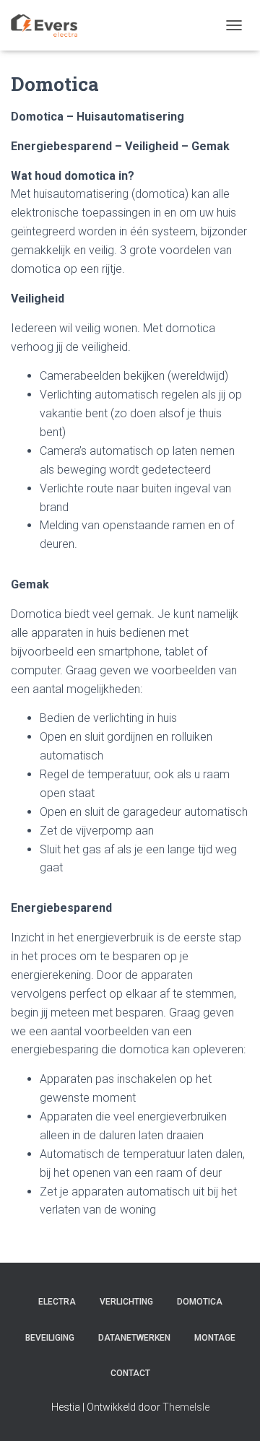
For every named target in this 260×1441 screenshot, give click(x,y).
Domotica (199, 1302)
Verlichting (126, 1302)
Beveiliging (49, 1338)
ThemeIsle (185, 1407)
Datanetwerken (134, 1338)
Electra (57, 1302)
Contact (130, 1373)
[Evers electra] (49, 25)
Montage (214, 1338)
